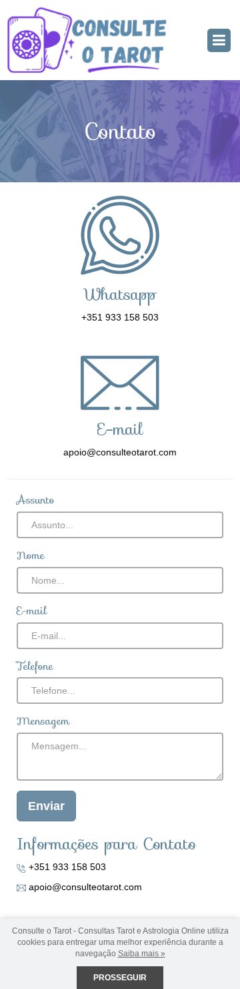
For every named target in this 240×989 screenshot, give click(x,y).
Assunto (36, 500)
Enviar (46, 806)
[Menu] (219, 40)
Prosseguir (120, 977)
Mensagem (43, 721)
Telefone (35, 666)
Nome (31, 556)
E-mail (32, 611)
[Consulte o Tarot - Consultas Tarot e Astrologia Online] (87, 39)
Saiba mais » (141, 953)
